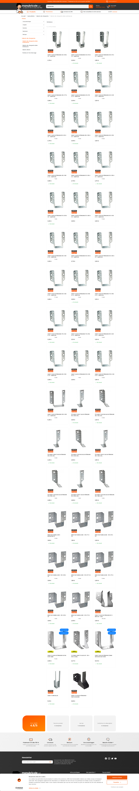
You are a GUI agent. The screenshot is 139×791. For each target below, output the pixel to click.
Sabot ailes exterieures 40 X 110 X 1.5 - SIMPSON (80, 95)
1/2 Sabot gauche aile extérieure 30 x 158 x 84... (57, 495)
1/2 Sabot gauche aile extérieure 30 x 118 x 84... (104, 415)
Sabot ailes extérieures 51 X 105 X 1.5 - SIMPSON (104, 176)
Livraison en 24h (68, 11)
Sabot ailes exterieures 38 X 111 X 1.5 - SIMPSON (104, 55)
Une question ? (113, 1)
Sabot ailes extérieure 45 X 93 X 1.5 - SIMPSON (57, 136)
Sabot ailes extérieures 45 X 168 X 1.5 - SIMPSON (57, 176)
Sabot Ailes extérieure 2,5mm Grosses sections (103, 656)
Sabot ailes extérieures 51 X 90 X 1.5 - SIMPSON (80, 176)
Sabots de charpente (28, 38)
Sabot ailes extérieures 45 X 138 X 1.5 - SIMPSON (104, 136)
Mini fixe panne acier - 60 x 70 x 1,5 (80, 616)
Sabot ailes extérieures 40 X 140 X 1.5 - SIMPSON (104, 95)
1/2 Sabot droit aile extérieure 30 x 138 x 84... (104, 455)
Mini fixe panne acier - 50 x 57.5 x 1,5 (81, 575)
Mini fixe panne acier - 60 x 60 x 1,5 (57, 616)
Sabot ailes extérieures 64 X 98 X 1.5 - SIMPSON (104, 256)
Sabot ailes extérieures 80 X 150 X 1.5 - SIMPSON (57, 375)
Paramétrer (116, 782)
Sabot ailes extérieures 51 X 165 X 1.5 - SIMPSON (81, 216)
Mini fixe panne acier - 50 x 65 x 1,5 (57, 575)
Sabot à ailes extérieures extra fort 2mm (57, 656)
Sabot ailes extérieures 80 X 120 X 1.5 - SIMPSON (104, 334)
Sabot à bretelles (53, 695)
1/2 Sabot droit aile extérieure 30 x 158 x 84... (80, 495)
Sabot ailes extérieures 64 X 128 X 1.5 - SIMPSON (57, 294)
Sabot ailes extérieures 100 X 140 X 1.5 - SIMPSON (104, 375)
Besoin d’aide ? (108, 742)
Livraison (50, 742)
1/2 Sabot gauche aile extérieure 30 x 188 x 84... (104, 495)
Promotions (49, 11)
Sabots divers (26, 49)
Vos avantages (88, 742)
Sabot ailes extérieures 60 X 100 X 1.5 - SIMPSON (104, 216)
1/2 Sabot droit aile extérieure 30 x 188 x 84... (80, 415)
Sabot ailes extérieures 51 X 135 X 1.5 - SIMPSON (57, 216)
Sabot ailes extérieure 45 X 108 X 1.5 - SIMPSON (80, 136)
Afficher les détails (33, 788)
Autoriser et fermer (117, 777)
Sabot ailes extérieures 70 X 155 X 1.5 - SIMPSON (104, 294)
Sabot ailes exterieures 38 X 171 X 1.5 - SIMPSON (57, 95)
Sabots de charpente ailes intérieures (30, 46)
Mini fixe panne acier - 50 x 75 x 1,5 (104, 575)
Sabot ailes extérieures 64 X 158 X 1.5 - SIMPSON (80, 294)
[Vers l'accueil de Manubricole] (32, 6)
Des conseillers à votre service (92, 11)
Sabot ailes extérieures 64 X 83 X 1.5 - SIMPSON (81, 256)
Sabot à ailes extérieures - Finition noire (79, 696)
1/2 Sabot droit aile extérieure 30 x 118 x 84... (57, 455)
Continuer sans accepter (117, 787)
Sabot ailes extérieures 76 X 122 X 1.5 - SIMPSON (57, 334)
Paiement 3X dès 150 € (31, 742)
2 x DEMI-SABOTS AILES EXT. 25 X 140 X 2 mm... (80, 656)
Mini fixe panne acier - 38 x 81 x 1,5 (104, 535)
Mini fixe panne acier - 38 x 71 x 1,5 (80, 535)
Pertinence (49, 22)
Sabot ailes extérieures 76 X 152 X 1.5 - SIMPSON (80, 334)
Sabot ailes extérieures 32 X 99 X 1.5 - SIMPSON (57, 55)
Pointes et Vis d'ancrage (29, 53)
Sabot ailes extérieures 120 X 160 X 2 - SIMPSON (57, 415)
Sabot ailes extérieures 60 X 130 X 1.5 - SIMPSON (57, 256)
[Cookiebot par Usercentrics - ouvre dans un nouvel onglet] (19, 788)
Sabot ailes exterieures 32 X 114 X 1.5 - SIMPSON (81, 55)
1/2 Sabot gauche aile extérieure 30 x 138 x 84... (81, 455)
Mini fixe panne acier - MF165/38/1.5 (54, 535)
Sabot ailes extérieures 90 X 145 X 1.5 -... (80, 375)
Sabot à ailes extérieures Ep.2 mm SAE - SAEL (103, 616)
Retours (69, 742)
